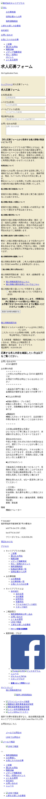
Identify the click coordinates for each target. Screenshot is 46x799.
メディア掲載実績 (14, 52)
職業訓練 (10, 49)
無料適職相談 (12, 21)
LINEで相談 (16, 622)
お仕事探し (11, 758)
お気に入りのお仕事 (10, 39)
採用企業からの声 (14, 17)
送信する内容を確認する (11, 311)
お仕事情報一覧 (18, 581)
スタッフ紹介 (21, 607)
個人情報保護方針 (9, 323)
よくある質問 (12, 60)
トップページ (7, 84)
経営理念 (20, 599)
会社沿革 (20, 594)
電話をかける (7, 542)
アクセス (5, 546)
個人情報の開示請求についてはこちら (22, 284)
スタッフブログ (18, 679)
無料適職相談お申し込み (21, 614)
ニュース (15, 674)
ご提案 (9, 44)
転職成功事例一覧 (18, 569)
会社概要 (20, 596)
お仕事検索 (11, 12)
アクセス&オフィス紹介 (26, 604)
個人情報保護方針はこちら (17, 282)
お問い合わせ (7, 35)
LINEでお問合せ (13, 737)
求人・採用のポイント (20, 564)
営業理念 (20, 602)
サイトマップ (7, 687)
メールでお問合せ (14, 733)
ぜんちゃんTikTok (18, 676)
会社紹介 (5, 30)
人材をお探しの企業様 (11, 26)
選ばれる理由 (12, 47)
